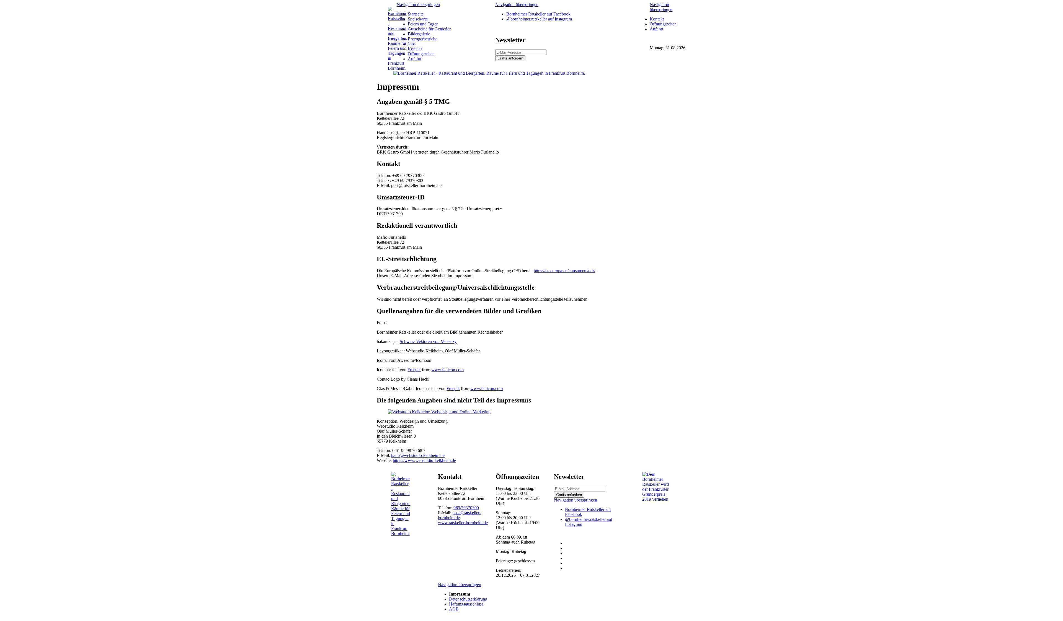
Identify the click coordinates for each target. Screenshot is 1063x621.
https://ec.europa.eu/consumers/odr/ (564, 270)
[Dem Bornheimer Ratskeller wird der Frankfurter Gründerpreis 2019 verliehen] (657, 499)
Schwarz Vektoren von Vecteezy (428, 341)
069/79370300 (466, 507)
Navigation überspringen (418, 4)
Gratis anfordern (510, 58)
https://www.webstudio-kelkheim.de (424, 460)
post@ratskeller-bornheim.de (459, 515)
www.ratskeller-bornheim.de (463, 522)
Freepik (414, 369)
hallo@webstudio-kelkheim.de (418, 455)
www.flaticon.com (447, 369)
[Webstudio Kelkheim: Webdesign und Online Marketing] (439, 411)
